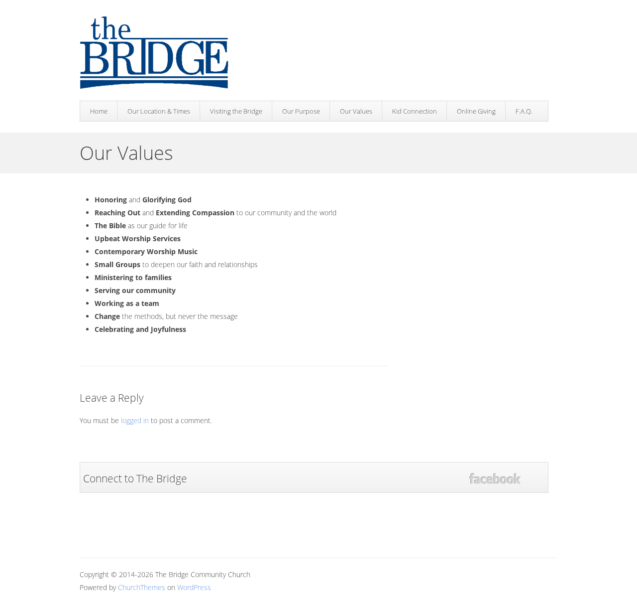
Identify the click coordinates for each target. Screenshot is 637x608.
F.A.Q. (524, 111)
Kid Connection (414, 111)
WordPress (194, 587)
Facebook (495, 478)
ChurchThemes (141, 587)
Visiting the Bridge (236, 111)
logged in (135, 420)
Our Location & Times (158, 111)
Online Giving (476, 111)
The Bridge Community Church (154, 53)
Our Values (356, 111)
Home (98, 111)
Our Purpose (301, 111)
